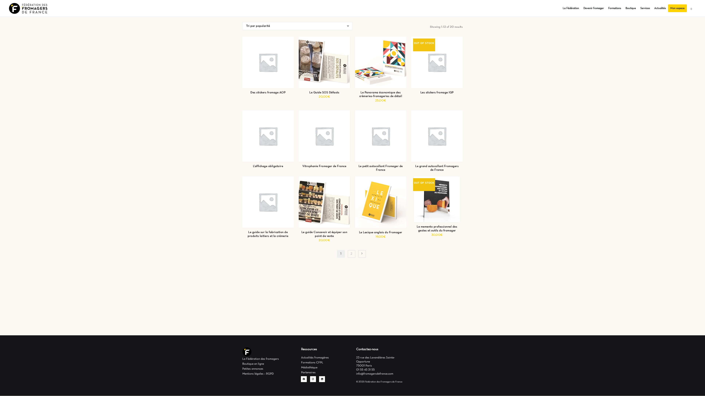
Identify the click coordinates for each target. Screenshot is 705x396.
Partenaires (308, 372)
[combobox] (297, 26)
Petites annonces (252, 369)
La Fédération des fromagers (260, 359)
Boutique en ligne (253, 364)
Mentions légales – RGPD (258, 374)
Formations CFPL (312, 362)
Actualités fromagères (315, 357)
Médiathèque (309, 367)
